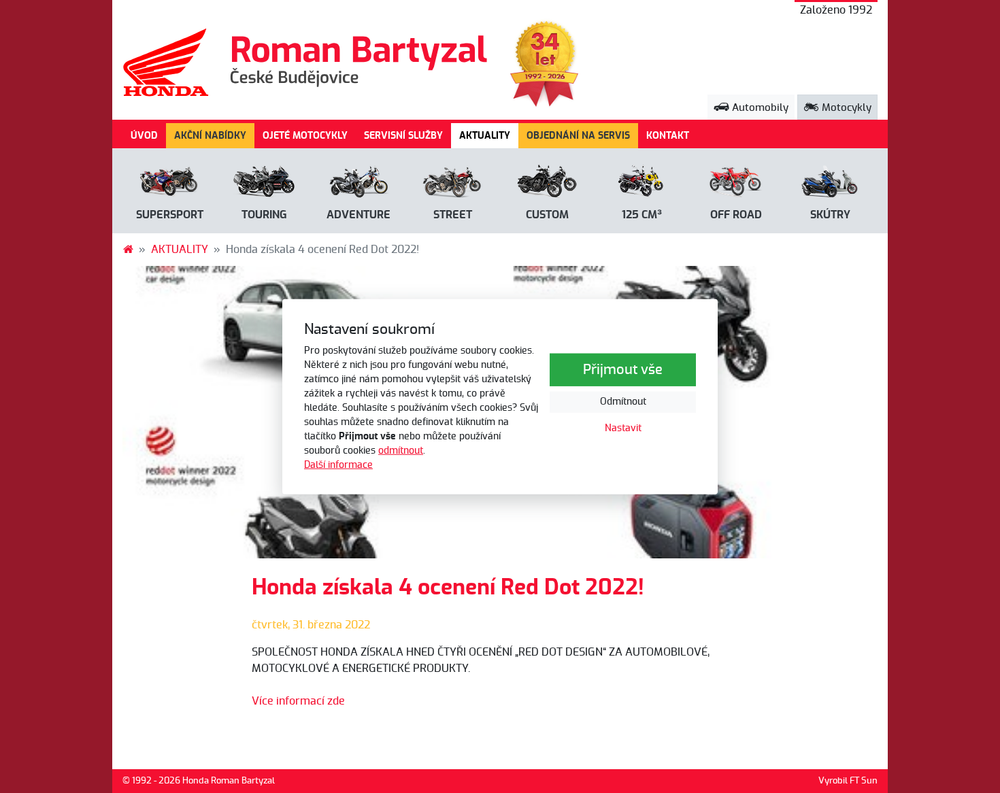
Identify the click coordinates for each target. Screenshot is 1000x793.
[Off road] (736, 184)
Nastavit (623, 428)
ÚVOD (144, 136)
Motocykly (845, 108)
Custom (547, 214)
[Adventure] (359, 184)
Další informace (338, 464)
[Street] (452, 184)
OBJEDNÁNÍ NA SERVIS (578, 136)
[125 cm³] (642, 184)
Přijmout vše (623, 370)
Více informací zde (298, 701)
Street (452, 214)
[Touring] (264, 184)
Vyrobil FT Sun (848, 781)
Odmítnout (623, 402)
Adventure (358, 214)
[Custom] (547, 184)
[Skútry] (830, 184)
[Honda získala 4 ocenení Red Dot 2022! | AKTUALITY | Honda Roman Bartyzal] (306, 62)
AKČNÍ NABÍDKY (210, 136)
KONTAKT (667, 136)
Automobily (758, 108)
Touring (264, 214)
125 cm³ (642, 214)
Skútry (830, 214)
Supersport (169, 214)
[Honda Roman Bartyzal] (127, 249)
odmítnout (400, 450)
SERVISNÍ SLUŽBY (403, 136)
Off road (736, 214)
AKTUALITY (488, 136)
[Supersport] (169, 184)
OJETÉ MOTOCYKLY (305, 136)
